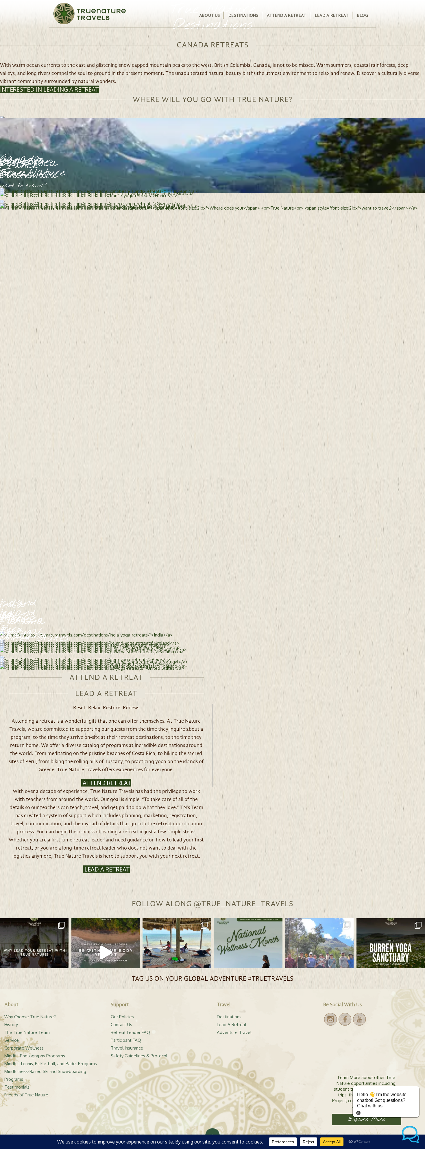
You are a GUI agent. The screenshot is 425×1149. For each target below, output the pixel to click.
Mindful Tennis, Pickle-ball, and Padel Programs (50, 1063)
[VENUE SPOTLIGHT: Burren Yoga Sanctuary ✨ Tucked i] (390, 952)
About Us (209, 15)
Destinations (243, 15)
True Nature (32, 173)
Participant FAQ (126, 1040)
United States (34, 638)
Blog (362, 15)
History (11, 1024)
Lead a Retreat (106, 869)
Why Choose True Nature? (30, 1017)
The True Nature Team (27, 1032)
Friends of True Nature (26, 1095)
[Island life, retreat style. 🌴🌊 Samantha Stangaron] (177, 952)
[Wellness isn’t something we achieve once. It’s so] (248, 952)
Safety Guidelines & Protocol (139, 1056)
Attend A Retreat (286, 15)
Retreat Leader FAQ (130, 1032)
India (12, 605)
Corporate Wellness (24, 1048)
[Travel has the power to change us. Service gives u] (319, 952)
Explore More (366, 1119)
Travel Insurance (127, 1048)
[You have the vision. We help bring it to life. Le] (34, 952)
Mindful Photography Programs (34, 1056)
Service (11, 1040)
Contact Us (121, 1024)
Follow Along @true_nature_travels (212, 903)
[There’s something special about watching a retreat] (105, 952)
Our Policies (122, 1017)
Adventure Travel (234, 1032)
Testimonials (16, 1087)
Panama (22, 621)
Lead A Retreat (332, 15)
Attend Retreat (106, 783)
